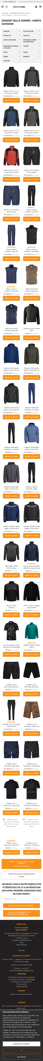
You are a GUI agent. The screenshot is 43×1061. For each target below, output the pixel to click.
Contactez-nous (22, 938)
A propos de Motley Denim (22, 940)
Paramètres (21, 1057)
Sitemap (21, 950)
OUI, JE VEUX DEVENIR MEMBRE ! (21, 906)
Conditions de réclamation (21, 982)
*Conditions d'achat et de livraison (21, 977)
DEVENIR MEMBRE (21, 928)
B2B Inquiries (22, 944)
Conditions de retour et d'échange (21, 979)
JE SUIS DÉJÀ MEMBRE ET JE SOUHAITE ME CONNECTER (19, 913)
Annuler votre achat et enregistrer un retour (21, 933)
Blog (21, 942)
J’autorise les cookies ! (21, 1044)
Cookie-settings (21, 986)
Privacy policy (21, 984)
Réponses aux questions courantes (21, 935)
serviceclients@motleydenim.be (22, 970)
